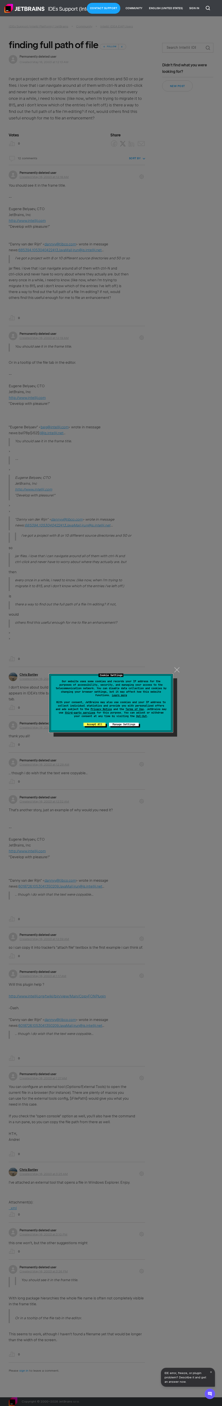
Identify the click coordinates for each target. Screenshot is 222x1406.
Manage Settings (124, 724)
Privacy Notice (101, 709)
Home (24, 8)
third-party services (80, 712)
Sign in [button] (194, 8)
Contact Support (103, 8)
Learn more (119, 695)
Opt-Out (141, 716)
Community (134, 8)
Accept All (94, 724)
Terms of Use (135, 709)
